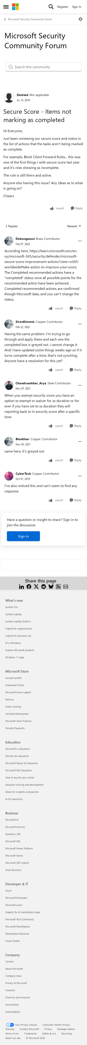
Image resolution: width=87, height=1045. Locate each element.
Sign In (76, 6)
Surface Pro (11, 607)
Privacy (48, 1029)
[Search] (51, 6)
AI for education (14, 799)
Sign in (23, 536)
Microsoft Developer (16, 897)
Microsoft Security (15, 827)
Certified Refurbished (16, 713)
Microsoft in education (17, 748)
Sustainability (12, 1011)
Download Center (14, 685)
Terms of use (12, 1033)
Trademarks (30, 1033)
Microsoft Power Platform (19, 848)
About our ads (13, 1038)
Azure (8, 890)
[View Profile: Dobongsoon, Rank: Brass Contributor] (8, 240)
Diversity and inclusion (17, 997)
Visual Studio (12, 940)
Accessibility (12, 1004)
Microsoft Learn (13, 905)
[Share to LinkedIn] (21, 586)
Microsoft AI (12, 819)
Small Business (13, 870)
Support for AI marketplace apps (22, 912)
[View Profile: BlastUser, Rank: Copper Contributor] (8, 441)
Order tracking (13, 706)
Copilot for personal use (18, 635)
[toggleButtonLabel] (80, 19)
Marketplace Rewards (17, 933)
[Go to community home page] (15, 6)
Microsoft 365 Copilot (17, 862)
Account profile (13, 678)
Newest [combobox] (74, 226)
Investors (10, 990)
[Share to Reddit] (43, 586)
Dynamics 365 (13, 834)
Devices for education (17, 756)
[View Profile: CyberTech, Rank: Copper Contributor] (8, 476)
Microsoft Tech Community (19, 919)
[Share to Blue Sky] (51, 586)
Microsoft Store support (18, 692)
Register (62, 6)
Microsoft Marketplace (17, 926)
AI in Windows (13, 643)
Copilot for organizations (18, 628)
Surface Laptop (13, 614)
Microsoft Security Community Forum (30, 19)
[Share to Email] (65, 586)
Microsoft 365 (12, 841)
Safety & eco (49, 1033)
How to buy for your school (19, 777)
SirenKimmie (25, 321)
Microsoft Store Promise (18, 721)
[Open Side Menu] (6, 6)
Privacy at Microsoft (16, 983)
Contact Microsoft (29, 1029)
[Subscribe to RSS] (58, 586)
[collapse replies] (43, 235)
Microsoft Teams (14, 855)
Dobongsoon (25, 238)
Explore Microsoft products (19, 650)
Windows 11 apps (14, 657)
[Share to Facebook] (29, 586)
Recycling (66, 1033)
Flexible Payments (15, 728)
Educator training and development (24, 784)
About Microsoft (14, 968)
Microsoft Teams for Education (21, 763)
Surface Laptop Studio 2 (18, 621)
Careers (9, 961)
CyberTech (23, 473)
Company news (13, 975)
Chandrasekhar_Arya (31, 383)
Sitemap (9, 1029)
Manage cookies (66, 1029)
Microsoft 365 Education (18, 770)
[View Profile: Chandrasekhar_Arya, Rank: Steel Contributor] (8, 385)
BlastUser (22, 439)
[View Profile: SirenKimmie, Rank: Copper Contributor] (8, 323)
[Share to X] (36, 586)
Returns (9, 699)
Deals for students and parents (22, 792)
